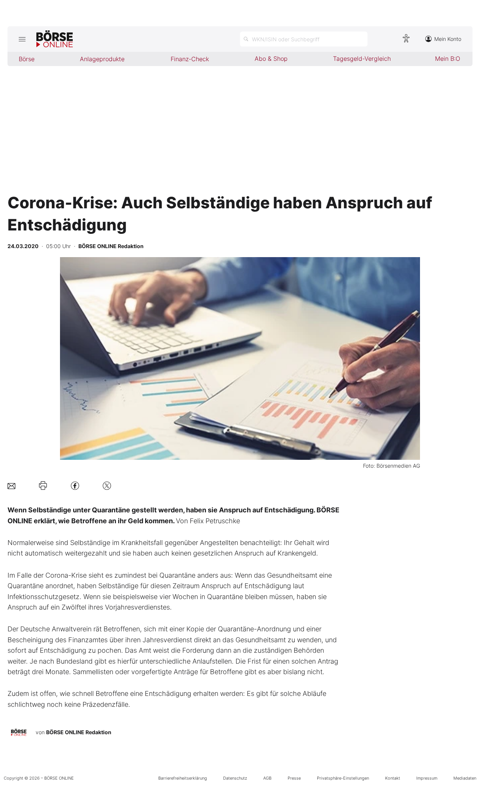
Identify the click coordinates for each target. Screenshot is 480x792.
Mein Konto (447, 39)
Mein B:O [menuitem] (447, 58)
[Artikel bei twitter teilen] (107, 485)
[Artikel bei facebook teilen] (75, 485)
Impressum (426, 778)
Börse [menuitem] (26, 59)
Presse (294, 778)
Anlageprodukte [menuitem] (102, 59)
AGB (267, 778)
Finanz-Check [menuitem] (190, 59)
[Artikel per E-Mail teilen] (11, 485)
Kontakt (392, 778)
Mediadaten (464, 778)
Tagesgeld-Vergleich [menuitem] (362, 58)
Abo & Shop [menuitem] (271, 58)
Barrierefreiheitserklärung (182, 778)
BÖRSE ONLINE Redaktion (78, 732)
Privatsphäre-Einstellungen (343, 778)
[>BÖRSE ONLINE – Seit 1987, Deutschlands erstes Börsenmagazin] (54, 39)
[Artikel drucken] (42, 486)
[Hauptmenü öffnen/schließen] (22, 39)
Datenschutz (235, 778)
